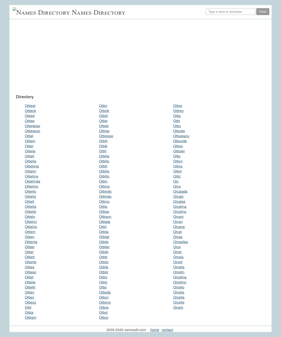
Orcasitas (180, 241)
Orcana (179, 226)
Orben (29, 236)
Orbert (29, 256)
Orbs (177, 115)
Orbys (177, 166)
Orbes (29, 266)
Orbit (102, 226)
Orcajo (178, 196)
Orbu (177, 125)
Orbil (102, 150)
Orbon (104, 297)
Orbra (177, 105)
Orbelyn (31, 221)
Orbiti (103, 256)
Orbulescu (181, 135)
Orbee (29, 120)
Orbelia (30, 161)
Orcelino (179, 282)
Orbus (178, 145)
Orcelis (178, 292)
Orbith (103, 251)
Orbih (103, 140)
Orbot (103, 312)
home (154, 329)
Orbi (28, 307)
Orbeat (30, 105)
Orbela (30, 150)
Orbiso (104, 211)
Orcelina (179, 277)
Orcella (178, 297)
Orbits (103, 266)
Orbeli (29, 156)
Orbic (103, 105)
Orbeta (30, 282)
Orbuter (179, 150)
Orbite (103, 241)
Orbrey (178, 110)
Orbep (29, 246)
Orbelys (31, 226)
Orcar (177, 231)
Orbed (29, 115)
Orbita (103, 231)
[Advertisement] (142, 56)
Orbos (103, 307)
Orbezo (30, 302)
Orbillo (104, 176)
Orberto (30, 261)
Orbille (104, 171)
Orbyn (178, 161)
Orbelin (30, 171)
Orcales (179, 201)
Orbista (104, 221)
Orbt (176, 120)
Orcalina (179, 206)
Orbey (29, 297)
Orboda (105, 292)
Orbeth (30, 287)
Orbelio (30, 191)
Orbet (29, 277)
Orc (176, 181)
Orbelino (31, 186)
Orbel (29, 145)
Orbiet (103, 125)
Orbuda (179, 130)
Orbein (30, 140)
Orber (29, 251)
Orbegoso (32, 125)
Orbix (103, 277)
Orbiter (104, 246)
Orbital (104, 236)
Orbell (29, 201)
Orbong (105, 302)
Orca (177, 186)
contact (167, 329)
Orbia (29, 312)
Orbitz (103, 272)
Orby (177, 156)
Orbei (29, 135)
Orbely (30, 216)
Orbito (103, 261)
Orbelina (31, 176)
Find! (262, 11)
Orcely (178, 307)
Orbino (104, 201)
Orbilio (104, 161)
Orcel (177, 251)
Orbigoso (106, 135)
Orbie (103, 120)
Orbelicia (32, 166)
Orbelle (30, 211)
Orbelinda (32, 181)
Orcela (178, 256)
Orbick (104, 110)
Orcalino (179, 211)
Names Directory (99, 12)
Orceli (177, 261)
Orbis (103, 206)
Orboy (103, 317)
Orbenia (31, 241)
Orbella (30, 206)
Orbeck (30, 110)
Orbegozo (32, 130)
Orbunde (180, 140)
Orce (177, 246)
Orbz (177, 176)
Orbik (103, 145)
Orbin (103, 181)
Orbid (103, 115)
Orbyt (177, 171)
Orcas (177, 236)
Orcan (178, 221)
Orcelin (178, 272)
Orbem (30, 231)
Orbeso (30, 272)
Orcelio (178, 287)
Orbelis (30, 196)
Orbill (103, 166)
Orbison (105, 216)
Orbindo (105, 191)
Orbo (103, 287)
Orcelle (178, 302)
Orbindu (105, 196)
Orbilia (104, 156)
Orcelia (178, 266)
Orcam (178, 216)
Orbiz (103, 282)
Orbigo (104, 130)
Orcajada (180, 191)
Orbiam (30, 317)
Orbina (104, 186)
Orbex (29, 292)
